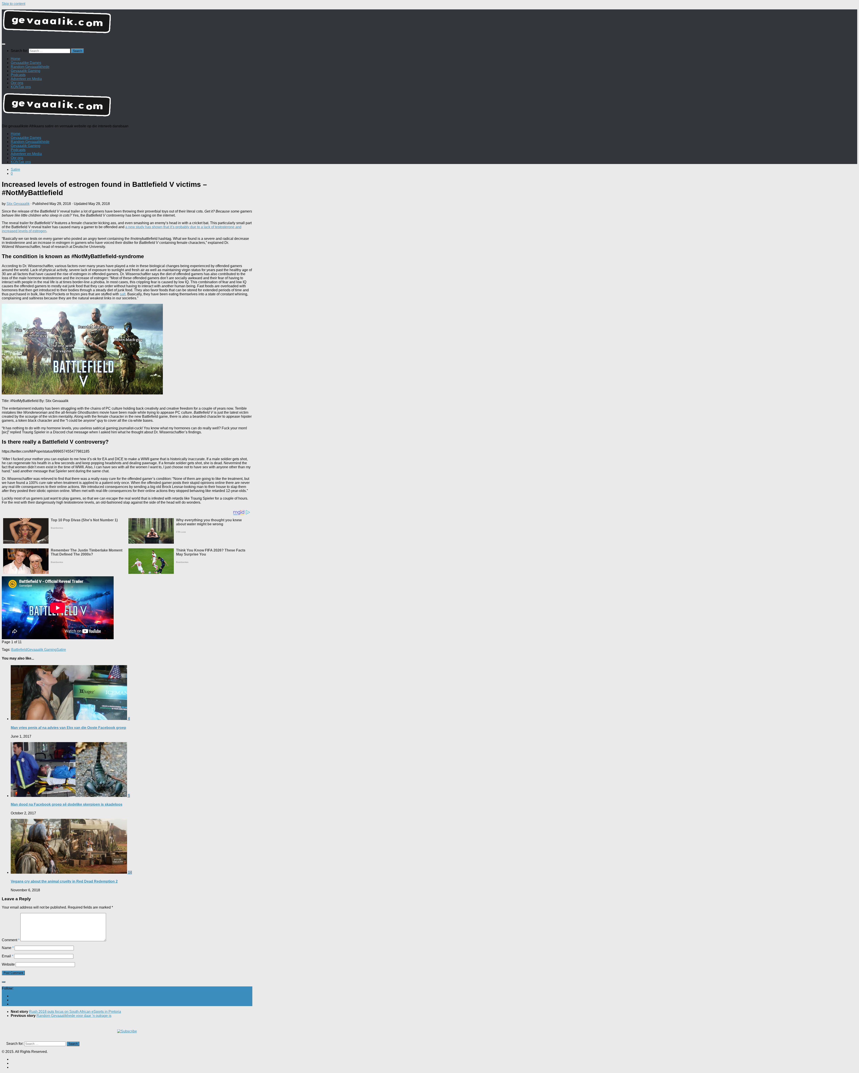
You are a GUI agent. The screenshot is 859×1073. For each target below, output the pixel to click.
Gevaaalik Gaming (25, 71)
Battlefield (19, 649)
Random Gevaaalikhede (30, 67)
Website (8, 964)
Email (7, 956)
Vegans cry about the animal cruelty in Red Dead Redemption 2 (64, 881)
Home (15, 59)
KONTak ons (21, 87)
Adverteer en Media (26, 79)
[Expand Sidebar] (3, 982)
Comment (10, 940)
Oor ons (17, 83)
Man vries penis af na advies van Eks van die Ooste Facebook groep (68, 728)
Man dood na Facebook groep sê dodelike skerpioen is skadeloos (66, 804)
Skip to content (13, 4)
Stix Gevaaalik (18, 204)
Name (8, 948)
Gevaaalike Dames (26, 63)
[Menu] (3, 44)
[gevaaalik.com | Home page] (429, 23)
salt (122, 294)
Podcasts (18, 75)
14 (130, 872)
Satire (15, 169)
